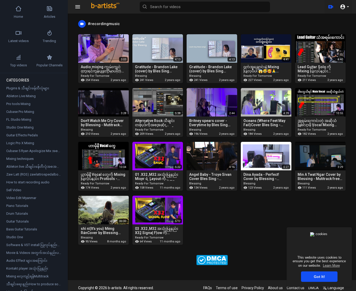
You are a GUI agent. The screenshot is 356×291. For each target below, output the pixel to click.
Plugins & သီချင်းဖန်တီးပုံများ (27, 88)
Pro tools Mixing (18, 104)
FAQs (207, 288)
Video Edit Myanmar (21, 198)
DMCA (313, 288)
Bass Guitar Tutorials (21, 229)
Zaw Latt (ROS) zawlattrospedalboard (34, 174)
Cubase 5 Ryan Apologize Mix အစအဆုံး (36, 151)
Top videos (18, 65)
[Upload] (331, 7)
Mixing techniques (20, 159)
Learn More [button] (331, 265)
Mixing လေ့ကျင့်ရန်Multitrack (27, 276)
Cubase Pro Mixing (20, 112)
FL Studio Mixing (18, 119)
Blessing (141, 76)
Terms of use (227, 288)
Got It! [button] (319, 277)
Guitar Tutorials (17, 221)
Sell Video (13, 190)
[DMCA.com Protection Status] (212, 260)
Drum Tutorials (17, 214)
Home (18, 17)
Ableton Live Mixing (21, 96)
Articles (49, 17)
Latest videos (18, 41)
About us (275, 288)
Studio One (14, 237)
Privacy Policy (253, 288)
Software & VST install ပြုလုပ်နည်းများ (34, 245)
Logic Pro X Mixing (20, 143)
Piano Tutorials (17, 206)
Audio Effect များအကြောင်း (26, 261)
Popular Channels (49, 65)
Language (335, 288)
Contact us (295, 288)
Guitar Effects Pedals (22, 135)
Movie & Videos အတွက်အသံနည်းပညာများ (37, 253)
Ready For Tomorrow (95, 76)
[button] (344, 7)
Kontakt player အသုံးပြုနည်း (27, 268)
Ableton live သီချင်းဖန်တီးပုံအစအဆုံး (34, 166)
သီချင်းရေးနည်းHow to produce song (34, 284)
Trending (49, 41)
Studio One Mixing (20, 127)
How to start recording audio (28, 182)
